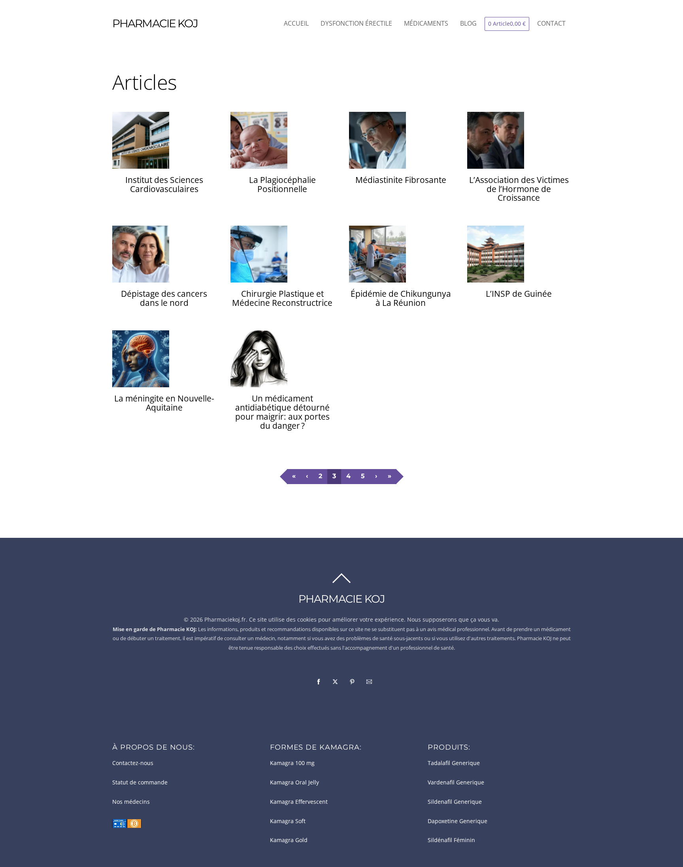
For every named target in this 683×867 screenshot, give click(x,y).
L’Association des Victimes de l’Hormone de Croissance (519, 189)
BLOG (468, 23)
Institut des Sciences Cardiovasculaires (164, 184)
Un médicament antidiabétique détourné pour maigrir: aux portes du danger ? (282, 412)
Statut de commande (140, 782)
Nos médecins (131, 801)
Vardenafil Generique (456, 782)
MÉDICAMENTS (426, 23)
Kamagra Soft (288, 821)
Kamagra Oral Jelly (294, 782)
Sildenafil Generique (455, 801)
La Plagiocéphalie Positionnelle (282, 184)
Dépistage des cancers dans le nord (164, 298)
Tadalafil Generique (454, 763)
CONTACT (551, 23)
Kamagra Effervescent (299, 801)
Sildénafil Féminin (451, 840)
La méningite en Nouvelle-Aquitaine (164, 403)
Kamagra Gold (289, 840)
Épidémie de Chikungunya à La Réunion (401, 298)
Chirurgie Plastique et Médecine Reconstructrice (282, 298)
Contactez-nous (132, 763)
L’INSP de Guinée (519, 293)
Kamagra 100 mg (292, 763)
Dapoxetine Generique (457, 821)
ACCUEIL (296, 23)
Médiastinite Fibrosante (400, 179)
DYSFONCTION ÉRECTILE (356, 23)
